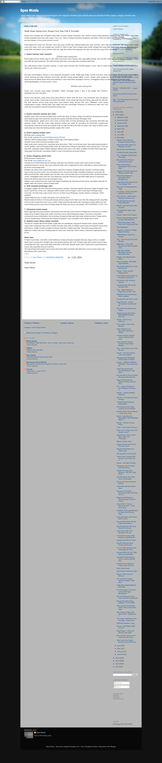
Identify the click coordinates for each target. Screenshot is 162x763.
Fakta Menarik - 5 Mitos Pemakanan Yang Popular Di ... (127, 303)
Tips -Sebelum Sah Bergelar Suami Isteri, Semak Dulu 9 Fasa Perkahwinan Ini (125, 59)
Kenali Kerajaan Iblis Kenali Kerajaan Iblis (126, 286)
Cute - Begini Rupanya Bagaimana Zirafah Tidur (126, 290)
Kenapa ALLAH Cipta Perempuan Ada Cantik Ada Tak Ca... (127, 492)
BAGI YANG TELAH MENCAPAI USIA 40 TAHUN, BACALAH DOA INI (124, 82)
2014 (117, 658)
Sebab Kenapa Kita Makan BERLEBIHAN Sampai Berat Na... (126, 315)
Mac (119, 648)
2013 (117, 661)
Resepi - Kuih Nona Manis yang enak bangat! (126, 354)
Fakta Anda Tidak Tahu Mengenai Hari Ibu (125, 531)
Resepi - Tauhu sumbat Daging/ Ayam (125, 272)
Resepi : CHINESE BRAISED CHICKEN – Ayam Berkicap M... (127, 364)
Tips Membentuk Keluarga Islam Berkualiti (126, 202)
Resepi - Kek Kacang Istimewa (124, 320)
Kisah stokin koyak (123, 568)
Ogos (119, 129)
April (119, 645)
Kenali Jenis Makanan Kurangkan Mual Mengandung (124, 177)
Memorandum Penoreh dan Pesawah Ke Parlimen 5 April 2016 (46, 364)
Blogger (113, 746)
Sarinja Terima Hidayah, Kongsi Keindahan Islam (126, 141)
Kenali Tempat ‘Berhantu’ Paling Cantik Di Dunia (125, 564)
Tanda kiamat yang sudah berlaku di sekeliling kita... (126, 536)
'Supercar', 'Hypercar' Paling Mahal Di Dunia (126, 231)
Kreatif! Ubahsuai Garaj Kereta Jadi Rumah (125, 544)
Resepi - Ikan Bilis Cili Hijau (126, 463)
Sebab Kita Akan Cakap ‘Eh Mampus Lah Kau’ (126, 145)
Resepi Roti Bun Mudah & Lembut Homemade (126, 161)
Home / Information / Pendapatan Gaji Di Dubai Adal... (126, 166)
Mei (118, 137)
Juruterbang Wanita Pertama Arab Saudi (39, 357)
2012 (117, 664)
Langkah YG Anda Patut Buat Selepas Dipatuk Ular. (127, 172)
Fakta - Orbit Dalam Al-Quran (127, 427)
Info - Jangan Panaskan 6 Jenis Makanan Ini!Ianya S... (126, 388)
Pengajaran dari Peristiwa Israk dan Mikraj (126, 466)
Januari (120, 654)
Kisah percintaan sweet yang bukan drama (127, 518)
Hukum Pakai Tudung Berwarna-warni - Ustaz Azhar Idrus (126, 505)
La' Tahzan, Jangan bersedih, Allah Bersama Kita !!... (127, 192)
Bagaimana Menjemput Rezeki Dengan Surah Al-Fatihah (126, 499)
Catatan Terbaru (32, 323)
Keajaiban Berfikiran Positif (126, 540)
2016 (117, 112)
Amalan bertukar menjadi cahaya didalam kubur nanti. (125, 337)
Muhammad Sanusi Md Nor (37, 362)
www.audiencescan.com (42, 161)
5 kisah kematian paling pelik (127, 152)
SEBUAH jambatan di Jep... (126, 623)
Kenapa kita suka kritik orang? (127, 299)
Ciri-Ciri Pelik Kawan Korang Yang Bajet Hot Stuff (126, 548)
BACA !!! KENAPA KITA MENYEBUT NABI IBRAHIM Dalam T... (127, 418)
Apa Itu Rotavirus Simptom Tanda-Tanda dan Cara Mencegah (125, 75)
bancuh (29, 369)
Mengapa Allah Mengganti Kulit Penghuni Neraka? (126, 358)
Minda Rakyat (32, 341)
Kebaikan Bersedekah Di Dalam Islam (125, 450)
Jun (118, 135)
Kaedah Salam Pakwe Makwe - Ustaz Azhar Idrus (127, 412)
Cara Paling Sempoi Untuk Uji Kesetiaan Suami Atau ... (127, 276)
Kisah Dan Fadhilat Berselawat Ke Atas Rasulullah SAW (124, 252)
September (121, 126)
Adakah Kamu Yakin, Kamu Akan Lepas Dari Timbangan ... (126, 436)
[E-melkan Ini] (72, 257)
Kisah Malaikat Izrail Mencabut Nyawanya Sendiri (125, 330)
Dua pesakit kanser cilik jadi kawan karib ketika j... (126, 522)
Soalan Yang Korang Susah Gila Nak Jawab (126, 445)
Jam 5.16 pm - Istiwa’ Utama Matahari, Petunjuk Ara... (127, 197)
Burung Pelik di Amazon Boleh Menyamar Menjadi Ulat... (127, 376)
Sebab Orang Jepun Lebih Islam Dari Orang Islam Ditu (127, 223)
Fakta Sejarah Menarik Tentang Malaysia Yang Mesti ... (126, 370)
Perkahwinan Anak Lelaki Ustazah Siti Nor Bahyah (126, 408)
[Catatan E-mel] (68, 257)
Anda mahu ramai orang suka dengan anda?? (127, 431)
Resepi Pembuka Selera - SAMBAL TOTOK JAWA (126, 602)
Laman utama (67, 323)
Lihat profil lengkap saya (42, 735)
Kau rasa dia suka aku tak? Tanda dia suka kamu (126, 636)
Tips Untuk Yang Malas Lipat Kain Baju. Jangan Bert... (127, 619)
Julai (119, 132)
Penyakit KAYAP (118, 53)
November (121, 120)
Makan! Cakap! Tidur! (124, 441)
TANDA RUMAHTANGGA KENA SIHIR (125, 403)
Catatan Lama (101, 323)
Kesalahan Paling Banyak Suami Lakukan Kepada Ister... (126, 559)
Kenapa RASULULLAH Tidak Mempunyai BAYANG (127, 553)
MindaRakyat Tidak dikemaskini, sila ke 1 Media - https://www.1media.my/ (50, 343)
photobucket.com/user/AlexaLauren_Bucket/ (49, 137)
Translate (129, 39)
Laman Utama (118, 29)
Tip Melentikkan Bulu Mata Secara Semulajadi (126, 478)
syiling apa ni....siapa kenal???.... (37, 371)
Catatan (119, 683)
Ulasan (118, 687)
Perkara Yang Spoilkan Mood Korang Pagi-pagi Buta (127, 218)
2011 (117, 667)
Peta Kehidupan (122, 227)
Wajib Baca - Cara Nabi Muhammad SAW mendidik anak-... (127, 245)
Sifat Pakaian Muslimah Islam (127, 571)
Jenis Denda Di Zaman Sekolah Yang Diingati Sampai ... (125, 343)
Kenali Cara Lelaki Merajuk (126, 149)
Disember (120, 117)
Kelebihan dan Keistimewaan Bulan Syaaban (127, 295)
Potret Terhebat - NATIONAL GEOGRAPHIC (127, 262)
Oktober (120, 123)
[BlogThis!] (75, 257)
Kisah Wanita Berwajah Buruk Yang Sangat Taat (127, 183)
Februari (120, 651)
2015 (117, 115)
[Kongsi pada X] (77, 257)
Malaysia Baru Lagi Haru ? (35, 350)
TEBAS (29, 348)
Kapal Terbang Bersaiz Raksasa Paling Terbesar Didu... (126, 381)
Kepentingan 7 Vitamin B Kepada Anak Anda (125, 632)
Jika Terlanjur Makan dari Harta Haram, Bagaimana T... (126, 614)
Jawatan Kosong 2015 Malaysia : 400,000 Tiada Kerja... (126, 472)
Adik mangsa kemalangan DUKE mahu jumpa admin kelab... (126, 607)
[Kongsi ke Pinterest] (81, 257)
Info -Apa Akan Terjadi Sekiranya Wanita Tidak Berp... (126, 580)
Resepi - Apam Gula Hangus (127, 215)
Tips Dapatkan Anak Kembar (127, 453)
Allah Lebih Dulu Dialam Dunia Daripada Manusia (126, 641)
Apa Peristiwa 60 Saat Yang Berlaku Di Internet (126, 527)
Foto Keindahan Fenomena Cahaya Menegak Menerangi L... (126, 591)
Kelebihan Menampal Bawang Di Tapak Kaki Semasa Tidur (127, 512)
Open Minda (29, 10)
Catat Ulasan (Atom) (38, 327)
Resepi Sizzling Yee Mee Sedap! (124, 65)
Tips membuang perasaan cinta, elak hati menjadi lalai (127, 597)
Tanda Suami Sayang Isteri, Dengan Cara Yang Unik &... (126, 458)
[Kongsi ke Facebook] (79, 257)
